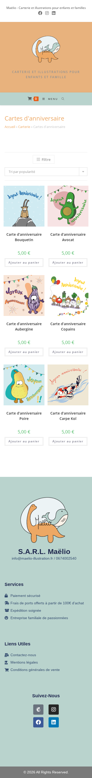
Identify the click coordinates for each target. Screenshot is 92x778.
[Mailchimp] (38, 709)
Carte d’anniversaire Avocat (68, 237)
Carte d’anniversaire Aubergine (24, 326)
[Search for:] (61, 98)
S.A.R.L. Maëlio (44, 552)
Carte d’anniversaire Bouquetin (24, 237)
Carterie (24, 126)
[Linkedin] (54, 722)
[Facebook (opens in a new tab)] (40, 13)
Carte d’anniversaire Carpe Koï (68, 416)
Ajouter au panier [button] (23, 262)
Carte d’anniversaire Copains (68, 326)
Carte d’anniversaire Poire (24, 416)
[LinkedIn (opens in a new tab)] (52, 13)
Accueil (10, 126)
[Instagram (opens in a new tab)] (47, 13)
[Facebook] (38, 722)
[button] (22, 194)
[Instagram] (54, 709)
